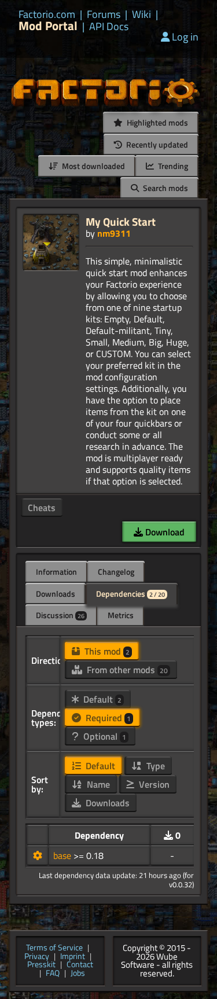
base (63, 855)
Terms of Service (54, 948)
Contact (80, 965)
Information (56, 571)
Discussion (60, 615)
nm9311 (114, 233)
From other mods (126, 670)
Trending (172, 166)
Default (101, 699)
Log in (185, 37)
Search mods (164, 188)
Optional (103, 736)
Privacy (36, 957)
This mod (106, 651)
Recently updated (156, 144)
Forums (103, 14)
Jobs (78, 973)
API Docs (108, 26)
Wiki (141, 14)
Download (164, 532)
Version (153, 784)
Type (154, 766)
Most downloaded (92, 166)
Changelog (116, 571)
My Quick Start (121, 221)
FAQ (53, 973)
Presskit (41, 965)
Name (97, 784)
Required (107, 718)
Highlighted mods (156, 122)
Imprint (72, 957)
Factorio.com (47, 14)
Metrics (121, 615)
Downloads (55, 593)
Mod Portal (48, 26)
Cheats (42, 508)
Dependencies (130, 593)
